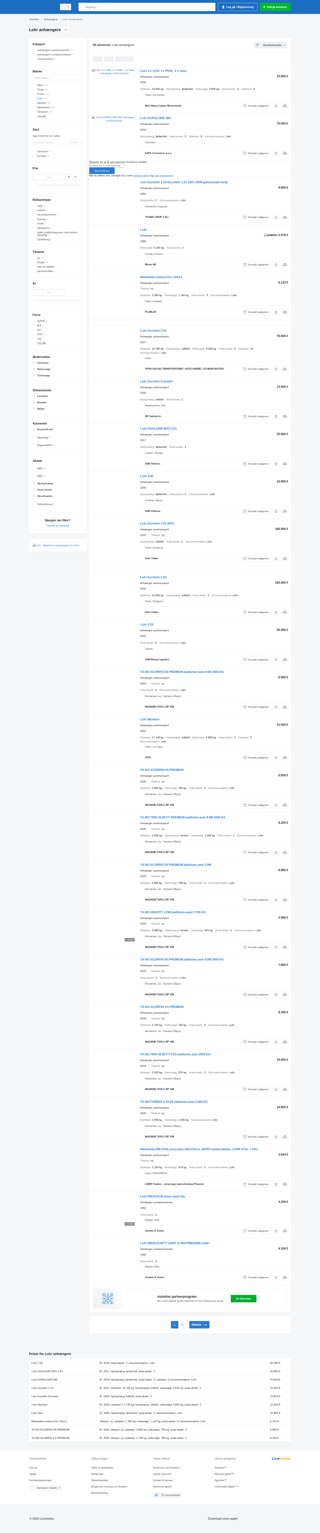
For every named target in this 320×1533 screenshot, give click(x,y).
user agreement (163, 175)
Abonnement (101, 170)
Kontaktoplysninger (40, 1480)
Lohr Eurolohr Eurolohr (156, 381)
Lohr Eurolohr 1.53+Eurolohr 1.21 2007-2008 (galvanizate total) (183, 182)
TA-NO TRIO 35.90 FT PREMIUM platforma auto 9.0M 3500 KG (183, 817)
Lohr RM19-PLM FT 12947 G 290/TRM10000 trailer (174, 1243)
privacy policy (142, 175)
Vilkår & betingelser (102, 1467)
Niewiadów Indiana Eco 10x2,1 (161, 277)
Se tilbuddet (243, 1298)
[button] (276, 105)
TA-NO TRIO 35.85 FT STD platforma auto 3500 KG (175, 1054)
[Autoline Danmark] (42, 7)
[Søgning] (82, 7)
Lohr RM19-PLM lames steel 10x (162, 1196)
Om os (33, 1467)
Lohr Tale (146, 476)
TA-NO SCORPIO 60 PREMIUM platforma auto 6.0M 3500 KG (182, 671)
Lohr (143, 229)
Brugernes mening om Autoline (109, 1486)
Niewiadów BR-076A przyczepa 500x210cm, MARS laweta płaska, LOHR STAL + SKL (199, 1149)
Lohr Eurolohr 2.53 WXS (157, 523)
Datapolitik (97, 1473)
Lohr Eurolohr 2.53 (153, 330)
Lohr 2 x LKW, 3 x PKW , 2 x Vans (163, 70)
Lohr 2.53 (146, 624)
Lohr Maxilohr (150, 719)
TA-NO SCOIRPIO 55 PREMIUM (162, 770)
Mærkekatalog (99, 1492)
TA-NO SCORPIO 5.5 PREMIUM (162, 1006)
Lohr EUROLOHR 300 (155, 118)
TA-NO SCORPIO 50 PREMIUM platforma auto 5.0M (175, 864)
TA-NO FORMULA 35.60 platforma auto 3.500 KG (174, 1101)
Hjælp (32, 1473)
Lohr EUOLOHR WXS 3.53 (158, 428)
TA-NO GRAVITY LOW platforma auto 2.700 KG (172, 912)
